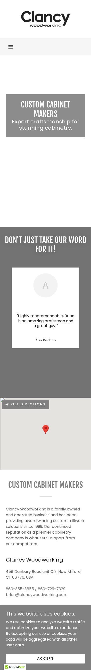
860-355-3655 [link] (20, 589)
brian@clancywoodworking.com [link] (36, 594)
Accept (45, 658)
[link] (45, 19)
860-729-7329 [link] (51, 589)
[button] (11, 47)
